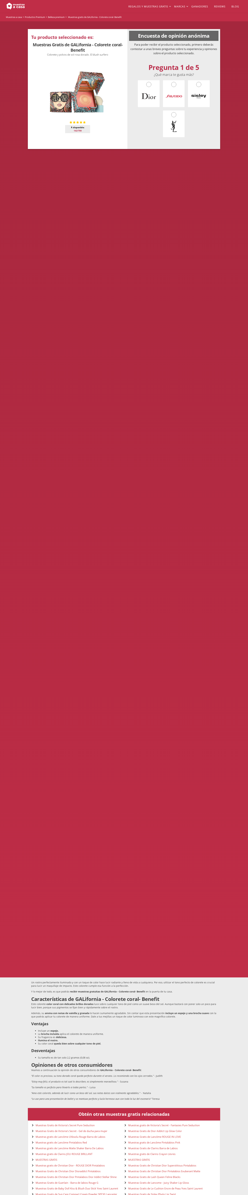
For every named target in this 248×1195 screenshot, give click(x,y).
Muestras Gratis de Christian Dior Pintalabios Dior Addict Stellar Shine (76, 1177)
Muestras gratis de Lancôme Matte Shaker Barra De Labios (70, 1148)
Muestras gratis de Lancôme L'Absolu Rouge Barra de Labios (70, 1136)
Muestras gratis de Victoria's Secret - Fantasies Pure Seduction (164, 1125)
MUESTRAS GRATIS (46, 1159)
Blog (235, 6)
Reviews (219, 6)
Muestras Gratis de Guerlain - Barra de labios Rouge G (67, 1182)
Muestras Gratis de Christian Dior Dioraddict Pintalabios (68, 1171)
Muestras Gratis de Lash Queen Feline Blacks (154, 1177)
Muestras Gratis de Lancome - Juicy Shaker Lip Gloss (158, 1182)
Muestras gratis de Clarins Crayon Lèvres (151, 1154)
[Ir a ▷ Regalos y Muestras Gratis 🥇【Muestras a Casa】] (29, 6)
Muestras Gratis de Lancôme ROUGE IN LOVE (154, 1136)
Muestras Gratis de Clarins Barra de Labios (153, 1148)
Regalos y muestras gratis (148, 6)
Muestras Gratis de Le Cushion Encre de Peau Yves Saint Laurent (165, 1188)
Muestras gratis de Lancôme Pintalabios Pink (154, 1142)
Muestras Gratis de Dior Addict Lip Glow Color (155, 1131)
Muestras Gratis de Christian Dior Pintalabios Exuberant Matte (164, 1171)
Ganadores (199, 6)
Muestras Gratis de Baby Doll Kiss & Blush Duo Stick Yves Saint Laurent (77, 1188)
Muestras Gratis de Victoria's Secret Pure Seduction (65, 1125)
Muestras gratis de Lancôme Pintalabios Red (61, 1142)
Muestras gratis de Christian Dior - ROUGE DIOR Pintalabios (70, 1165)
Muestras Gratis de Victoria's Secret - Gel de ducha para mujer (71, 1131)
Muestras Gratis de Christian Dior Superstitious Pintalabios (162, 1165)
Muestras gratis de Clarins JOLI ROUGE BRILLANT (64, 1154)
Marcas (179, 6)
